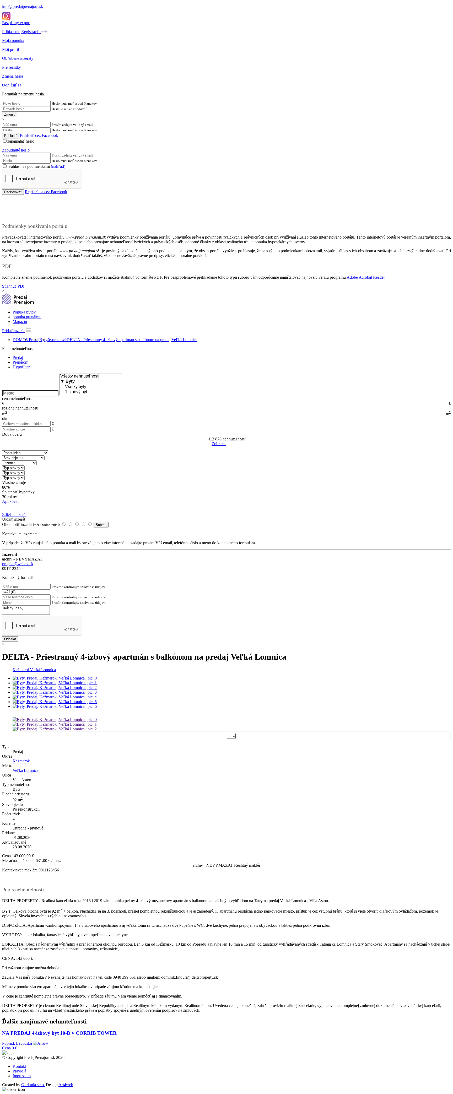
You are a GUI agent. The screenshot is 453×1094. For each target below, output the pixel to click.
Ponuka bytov (24, 312)
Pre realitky (11, 67)
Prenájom (20, 362)
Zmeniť (9, 114)
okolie (7, 418)
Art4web (65, 1084)
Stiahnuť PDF (13, 286)
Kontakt (19, 1066)
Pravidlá (19, 1071)
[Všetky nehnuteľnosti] (91, 376)
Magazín (20, 321)
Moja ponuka (13, 40)
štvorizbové (57, 339)
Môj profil (10, 49)
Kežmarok (21, 669)
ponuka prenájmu (27, 317)
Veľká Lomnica (43, 669)
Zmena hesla (12, 76)
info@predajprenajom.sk (22, 6)
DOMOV (21, 339)
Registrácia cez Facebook (46, 192)
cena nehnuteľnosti (18, 398)
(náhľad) (58, 166)
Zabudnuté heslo (16, 150)
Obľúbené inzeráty (17, 58)
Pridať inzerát (13, 330)
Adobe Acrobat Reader (366, 277)
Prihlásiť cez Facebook (39, 135)
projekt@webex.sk (17, 564)
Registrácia (31, 31)
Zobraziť (219, 443)
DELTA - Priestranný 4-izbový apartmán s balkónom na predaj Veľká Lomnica (132, 339)
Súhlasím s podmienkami (36, 166)
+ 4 (231, 736)
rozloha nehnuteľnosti (20, 408)
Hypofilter (21, 367)
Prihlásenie (11, 31)
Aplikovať (10, 501)
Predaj (34, 339)
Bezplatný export (16, 22)
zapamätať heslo (20, 141)
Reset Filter (234, 444)
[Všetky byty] (91, 387)
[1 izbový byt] (91, 392)
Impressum (22, 1076)
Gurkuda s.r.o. (33, 1084)
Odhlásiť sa (11, 85)
